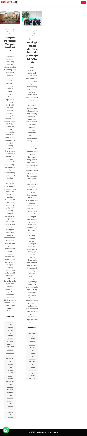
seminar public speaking (10, 395)
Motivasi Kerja (32, 346)
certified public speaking (10, 333)
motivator (10, 353)
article (10, 33)
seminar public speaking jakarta (10, 405)
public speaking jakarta (10, 387)
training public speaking (10, 414)
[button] (6, 430)
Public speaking (10, 363)
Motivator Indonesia (10, 357)
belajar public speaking (10, 324)
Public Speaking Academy (10, 370)
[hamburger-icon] (83, 2)
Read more (10, 316)
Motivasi (10, 350)
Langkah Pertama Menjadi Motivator (10, 44)
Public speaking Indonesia (10, 378)
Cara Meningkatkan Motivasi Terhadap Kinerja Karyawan (32, 50)
